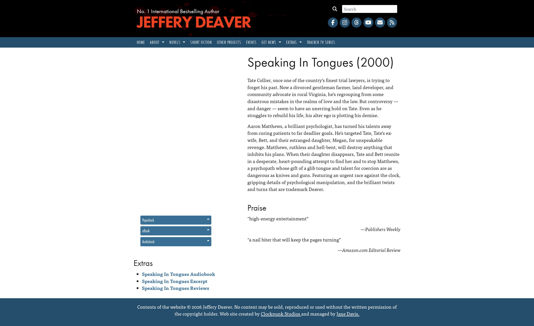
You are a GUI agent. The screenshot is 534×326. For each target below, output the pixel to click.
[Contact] (380, 23)
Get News (269, 42)
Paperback (148, 220)
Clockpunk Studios (281, 313)
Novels (175, 42)
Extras (292, 42)
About (155, 42)
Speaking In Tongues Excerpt (174, 281)
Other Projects (229, 42)
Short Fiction (201, 42)
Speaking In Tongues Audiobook (178, 274)
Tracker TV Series (321, 42)
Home (141, 42)
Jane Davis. (347, 313)
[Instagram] (345, 23)
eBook (146, 231)
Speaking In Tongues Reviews (175, 288)
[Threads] (356, 23)
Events (251, 42)
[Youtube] (368, 23)
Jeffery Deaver (194, 22)
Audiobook (148, 242)
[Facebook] (333, 23)
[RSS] (392, 23)
